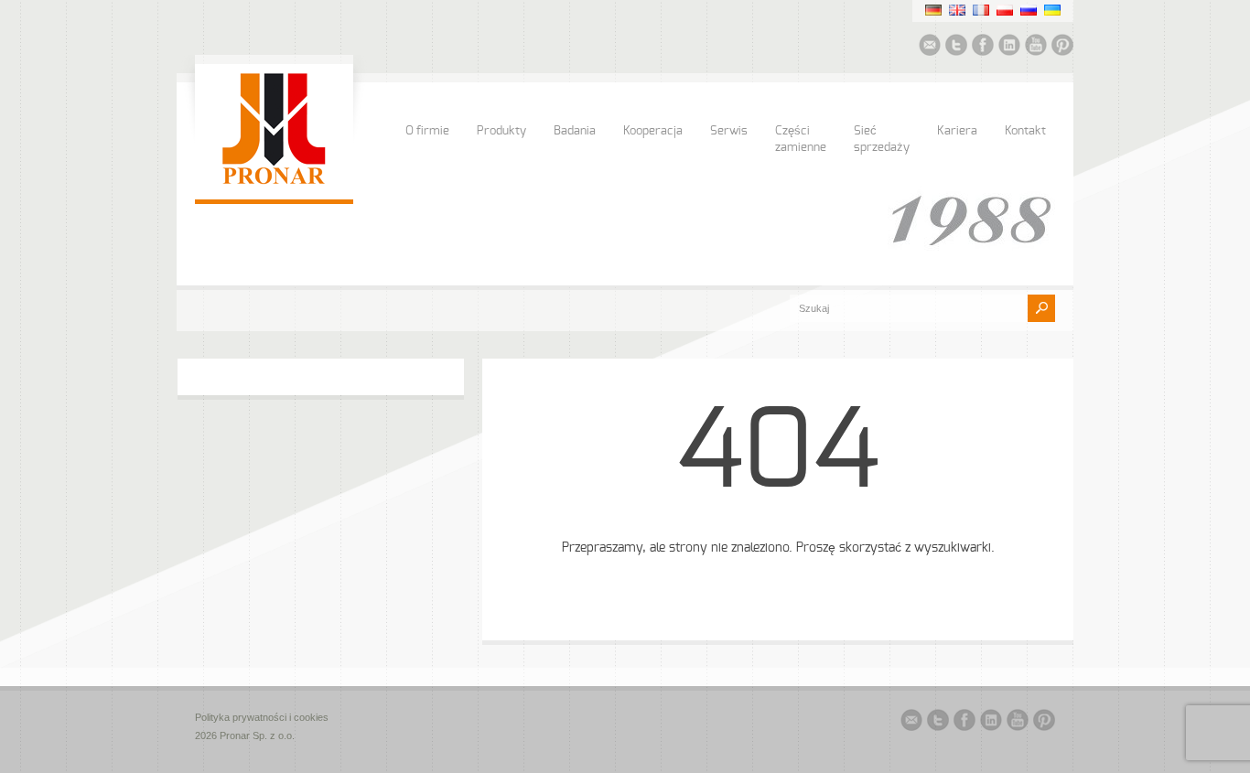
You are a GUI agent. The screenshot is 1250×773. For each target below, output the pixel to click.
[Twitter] (956, 47)
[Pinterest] (1062, 47)
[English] (957, 10)
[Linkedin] (1009, 47)
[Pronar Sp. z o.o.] (274, 181)
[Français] (981, 10)
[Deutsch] (933, 10)
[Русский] (1028, 10)
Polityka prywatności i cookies (262, 717)
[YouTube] (1036, 47)
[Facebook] (983, 47)
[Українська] (1052, 10)
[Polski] (1005, 10)
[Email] (930, 47)
